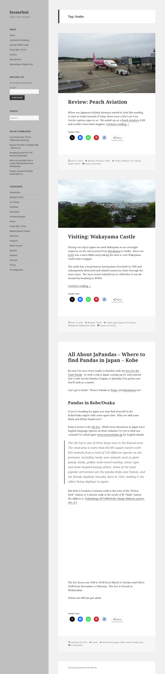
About (12, 35)
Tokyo (114, 390)
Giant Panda (107, 642)
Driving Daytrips (17, 216)
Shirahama (114, 251)
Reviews (13, 255)
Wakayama (73, 325)
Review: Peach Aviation (97, 101)
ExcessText (19, 12)
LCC (132, 160)
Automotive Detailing (19, 40)
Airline (118, 160)
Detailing (14, 207)
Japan (115, 322)
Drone (12, 221)
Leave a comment (93, 163)
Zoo (141, 642)
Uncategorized (16, 269)
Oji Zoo (96, 426)
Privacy (13, 54)
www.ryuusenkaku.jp (109, 434)
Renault (13, 250)
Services (13, 260)
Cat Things (14, 202)
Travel (13, 265)
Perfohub (14, 236)
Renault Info (15, 59)
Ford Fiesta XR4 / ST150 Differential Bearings (20, 138)
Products (14, 240)
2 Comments (76, 645)
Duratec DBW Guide (19, 45)
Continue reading (117, 124)
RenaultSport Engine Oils (21, 64)
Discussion (14, 211)
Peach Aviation (130, 120)
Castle (109, 322)
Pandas (135, 642)
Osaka (71, 163)
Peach (77, 163)
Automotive (15, 192)
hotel (71, 255)
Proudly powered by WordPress (82, 667)
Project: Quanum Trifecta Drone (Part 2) (21, 172)
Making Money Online (20, 231)
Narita (138, 160)
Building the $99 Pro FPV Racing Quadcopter (21, 154)
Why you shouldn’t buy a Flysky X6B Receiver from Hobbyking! (21, 163)
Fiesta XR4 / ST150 (18, 49)
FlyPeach (126, 160)
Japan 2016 (124, 322)
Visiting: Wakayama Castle (101, 236)
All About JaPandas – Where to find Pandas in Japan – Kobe (106, 357)
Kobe (122, 642)
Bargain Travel (17, 197)
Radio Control (16, 245)
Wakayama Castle (87, 325)
